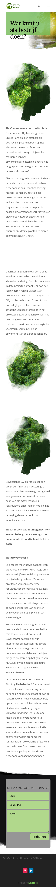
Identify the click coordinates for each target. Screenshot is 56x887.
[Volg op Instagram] (25, 870)
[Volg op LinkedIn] (31, 870)
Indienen (39, 837)
